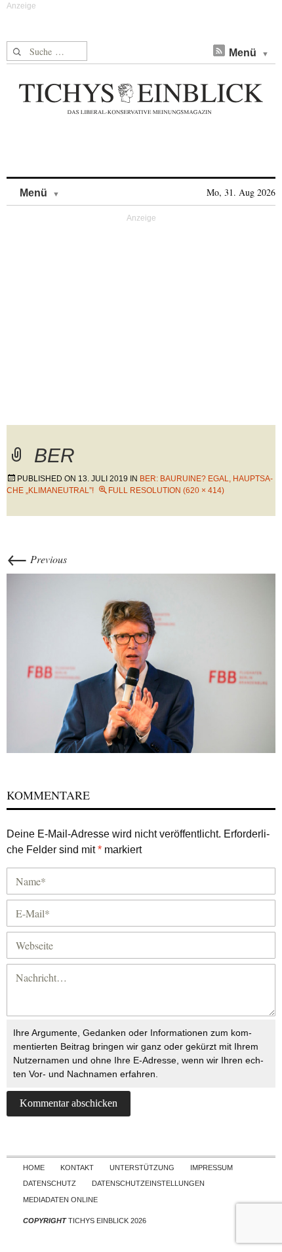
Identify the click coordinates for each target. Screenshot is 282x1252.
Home (34, 1167)
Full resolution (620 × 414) (166, 490)
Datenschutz (49, 1183)
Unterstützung (142, 1167)
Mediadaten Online (60, 1200)
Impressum (211, 1167)
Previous (37, 559)
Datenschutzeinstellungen (148, 1183)
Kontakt (77, 1167)
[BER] (141, 661)
